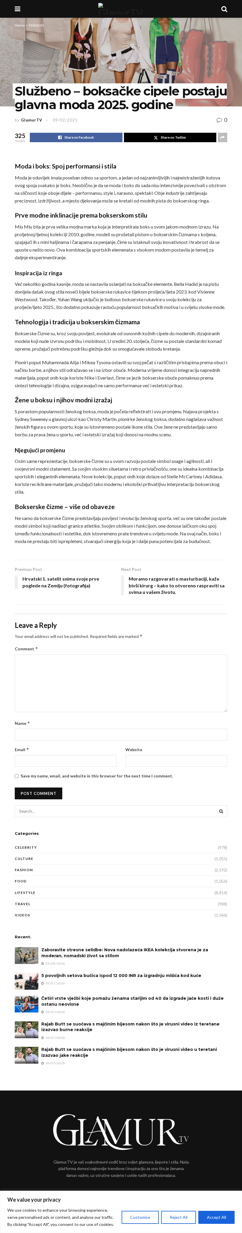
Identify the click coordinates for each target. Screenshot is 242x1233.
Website (133, 749)
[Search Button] (224, 9)
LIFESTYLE (25, 892)
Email (22, 749)
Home (20, 25)
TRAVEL (22, 904)
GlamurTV (31, 120)
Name (22, 723)
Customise (140, 1217)
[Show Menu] (17, 9)
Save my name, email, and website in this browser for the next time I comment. (97, 775)
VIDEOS (22, 915)
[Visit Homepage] (120, 9)
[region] (121, 1212)
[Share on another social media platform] (222, 137)
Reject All (178, 1217)
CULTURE (24, 858)
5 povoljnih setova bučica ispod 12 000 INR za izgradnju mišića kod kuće (121, 975)
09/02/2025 (65, 120)
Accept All (216, 1217)
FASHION (36, 25)
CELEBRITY (26, 847)
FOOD (21, 881)
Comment (26, 649)
